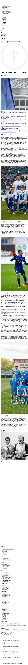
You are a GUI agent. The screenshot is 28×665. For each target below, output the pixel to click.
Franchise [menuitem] (5, 576)
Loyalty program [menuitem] (6, 580)
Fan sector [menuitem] (5, 581)
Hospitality (9, 119)
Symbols (10, 112)
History (5, 119)
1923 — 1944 (4, 116)
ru (3, 26)
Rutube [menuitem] (4, 616)
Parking (13, 119)
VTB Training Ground (6, 126)
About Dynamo (4, 112)
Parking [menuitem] (5, 552)
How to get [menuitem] (5, 585)
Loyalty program (15, 130)
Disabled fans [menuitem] (6, 588)
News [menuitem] (4, 601)
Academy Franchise (14, 123)
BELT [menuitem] (4, 618)
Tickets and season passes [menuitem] (8, 549)
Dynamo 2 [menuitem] (5, 566)
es (3, 28)
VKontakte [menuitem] (5, 609)
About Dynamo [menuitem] (6, 572)
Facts (2, 119)
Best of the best (5, 117)
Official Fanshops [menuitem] (7, 559)
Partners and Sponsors (5, 123)
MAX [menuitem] (4, 619)
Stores (12, 126)
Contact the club (6, 113)
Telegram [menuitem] (5, 610)
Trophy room (14, 112)
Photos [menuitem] (4, 603)
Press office (3, 128)
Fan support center (23, 130)
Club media (15, 128)
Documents (13, 132)
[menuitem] (15, 6)
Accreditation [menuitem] (6, 575)
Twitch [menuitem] (4, 615)
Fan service (3, 130)
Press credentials (9, 128)
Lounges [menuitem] (5, 551)
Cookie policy (4, 621)
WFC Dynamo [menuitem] (6, 565)
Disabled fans (9, 130)
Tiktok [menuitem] (4, 612)
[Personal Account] (2, 33)
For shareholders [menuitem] (6, 578)
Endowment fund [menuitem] (7, 577)
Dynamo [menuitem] (5, 564)
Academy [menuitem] (5, 568)
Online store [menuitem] (5, 558)
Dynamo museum (17, 126)
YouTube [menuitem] (5, 608)
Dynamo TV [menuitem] (6, 602)
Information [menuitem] (5, 589)
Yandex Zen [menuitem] (5, 614)
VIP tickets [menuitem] (5, 550)
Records (22, 116)
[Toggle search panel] (3, 35)
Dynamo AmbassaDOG (6, 132)
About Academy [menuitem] (6, 594)
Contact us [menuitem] (5, 574)
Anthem (19, 112)
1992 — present (16, 116)
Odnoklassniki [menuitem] (6, 613)
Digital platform (22, 123)
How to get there (19, 119)
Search (5, 42)
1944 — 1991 (10, 116)
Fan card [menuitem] (5, 554)
